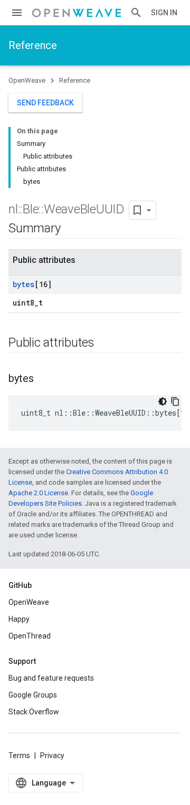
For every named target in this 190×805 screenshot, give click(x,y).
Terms (19, 755)
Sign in (164, 12)
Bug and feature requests (51, 678)
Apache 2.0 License (38, 493)
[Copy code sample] (175, 401)
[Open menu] (16, 12)
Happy (19, 619)
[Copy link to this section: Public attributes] (105, 343)
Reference (32, 45)
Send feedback (45, 103)
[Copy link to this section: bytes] (44, 379)
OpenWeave (26, 80)
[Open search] (136, 12)
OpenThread (29, 636)
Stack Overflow (33, 712)
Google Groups (32, 695)
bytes (23, 284)
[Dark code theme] (162, 401)
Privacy (52, 755)
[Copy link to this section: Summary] (70, 229)
